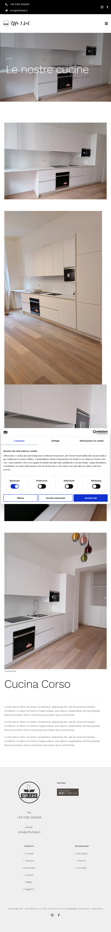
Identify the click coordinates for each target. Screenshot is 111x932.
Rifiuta (20, 498)
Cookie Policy (97, 909)
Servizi (82, 860)
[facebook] (107, 7)
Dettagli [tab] (56, 441)
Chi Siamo (82, 853)
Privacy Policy (84, 909)
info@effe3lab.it (29, 832)
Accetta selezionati (55, 498)
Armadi (29, 853)
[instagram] (102, 7)
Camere (29, 860)
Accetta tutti (91, 498)
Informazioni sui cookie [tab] (92, 441)
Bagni (29, 882)
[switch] (42, 486)
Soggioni (29, 889)
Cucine (29, 875)
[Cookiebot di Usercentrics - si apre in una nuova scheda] (95, 432)
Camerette (29, 868)
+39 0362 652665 (19, 4)
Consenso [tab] (19, 441)
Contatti (82, 868)
